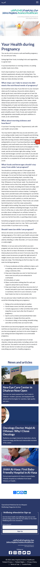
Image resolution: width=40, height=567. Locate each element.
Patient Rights (20, 562)
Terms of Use (14, 564)
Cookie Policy (26, 564)
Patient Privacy (7, 562)
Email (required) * (7, 524)
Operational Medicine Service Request (14, 505)
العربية (3, 2)
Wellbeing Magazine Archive (11, 507)
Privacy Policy (32, 562)
